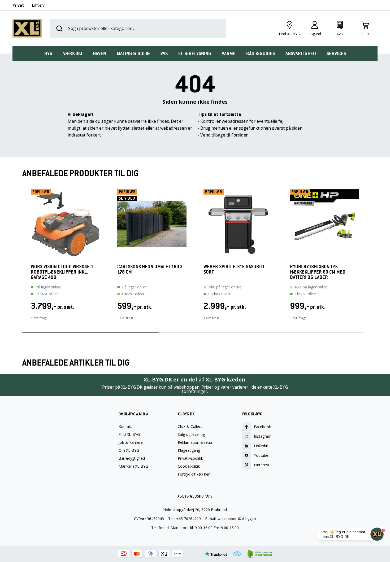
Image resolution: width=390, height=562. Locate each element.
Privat (18, 5)
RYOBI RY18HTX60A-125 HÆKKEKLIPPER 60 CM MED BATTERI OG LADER (317, 272)
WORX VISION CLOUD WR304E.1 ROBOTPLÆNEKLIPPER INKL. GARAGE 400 (62, 272)
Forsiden (240, 135)
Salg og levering (191, 434)
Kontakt (125, 426)
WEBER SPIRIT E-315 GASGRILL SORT (234, 269)
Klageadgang (189, 450)
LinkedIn (261, 445)
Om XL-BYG (129, 450)
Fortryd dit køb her (194, 474)
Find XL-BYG (129, 434)
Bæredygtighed (132, 458)
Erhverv (38, 5)
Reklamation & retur (195, 442)
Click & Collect (190, 426)
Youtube (261, 455)
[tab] (48, 53)
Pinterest (261, 464)
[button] (22, 258)
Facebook (262, 426)
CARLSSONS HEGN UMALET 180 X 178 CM (150, 269)
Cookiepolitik (189, 466)
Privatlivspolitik (190, 458)
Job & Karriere (131, 442)
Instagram (262, 436)
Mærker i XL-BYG (133, 466)
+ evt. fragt (39, 318)
